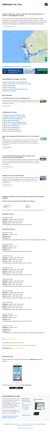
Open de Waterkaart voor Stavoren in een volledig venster (16, 66)
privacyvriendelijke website (27, 428)
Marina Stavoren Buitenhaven (15, 122)
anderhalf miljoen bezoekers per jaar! (25, 425)
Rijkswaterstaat (44, 62)
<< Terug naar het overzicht (8, 26)
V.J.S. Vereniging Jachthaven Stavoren (17, 124)
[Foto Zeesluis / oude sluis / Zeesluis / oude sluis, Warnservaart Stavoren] (19, 344)
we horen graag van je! (11, 413)
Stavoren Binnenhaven (14, 127)
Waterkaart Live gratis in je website (10, 416)
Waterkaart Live (19, 424)
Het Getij (35, 424)
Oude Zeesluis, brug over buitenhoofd (17, 82)
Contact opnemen (25, 407)
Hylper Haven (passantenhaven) (18, 117)
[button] (29, 56)
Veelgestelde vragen (26, 415)
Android (18, 385)
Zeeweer (25, 424)
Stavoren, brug (11, 87)
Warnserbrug (10, 90)
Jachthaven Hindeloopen (16, 115)
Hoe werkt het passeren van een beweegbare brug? (16, 98)
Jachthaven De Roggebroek (15, 118)
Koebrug (10, 85)
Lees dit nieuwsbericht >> (7, 147)
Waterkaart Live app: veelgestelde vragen (13, 175)
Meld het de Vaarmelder (17, 348)
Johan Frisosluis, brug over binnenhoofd (18, 83)
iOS (14, 385)
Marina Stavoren (12, 120)
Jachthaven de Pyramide (13, 129)
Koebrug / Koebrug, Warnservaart (16, 89)
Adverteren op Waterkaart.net (8, 417)
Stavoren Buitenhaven (13, 125)
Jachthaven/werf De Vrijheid (14, 131)
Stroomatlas (29, 424)
